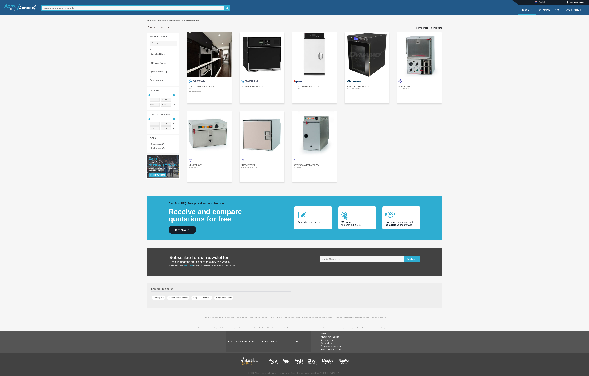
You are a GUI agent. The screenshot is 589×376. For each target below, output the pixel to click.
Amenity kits (159, 298)
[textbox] (132, 8)
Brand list (325, 334)
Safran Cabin (159, 80)
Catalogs (544, 9)
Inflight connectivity (224, 298)
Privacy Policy (188, 265)
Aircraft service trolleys (178, 298)
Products (526, 9)
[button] (163, 36)
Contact (209, 37)
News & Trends (572, 9)
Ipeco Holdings (160, 72)
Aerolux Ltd (158, 54)
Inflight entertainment (201, 298)
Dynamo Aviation (160, 63)
